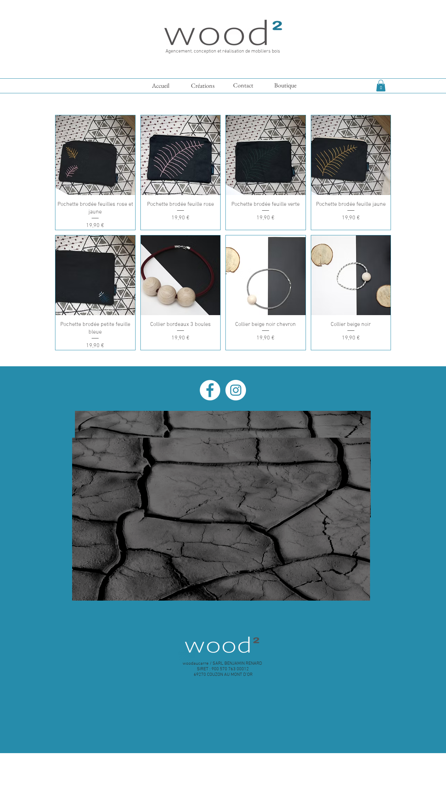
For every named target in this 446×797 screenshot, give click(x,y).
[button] (381, 85)
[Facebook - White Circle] (210, 390)
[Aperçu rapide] (95, 155)
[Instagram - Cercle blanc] (235, 390)
